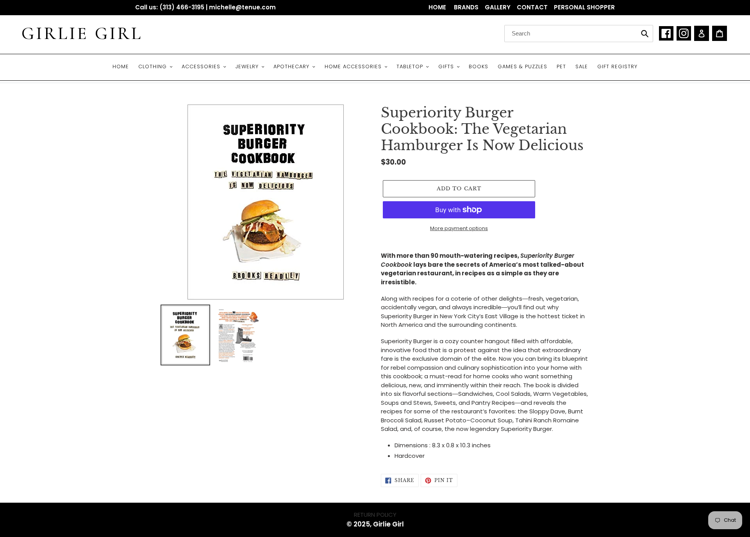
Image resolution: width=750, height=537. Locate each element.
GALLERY (498, 7)
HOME (438, 7)
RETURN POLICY (375, 514)
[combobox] (578, 33)
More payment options (459, 228)
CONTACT (532, 7)
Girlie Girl (82, 33)
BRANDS (466, 7)
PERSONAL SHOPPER (584, 7)
